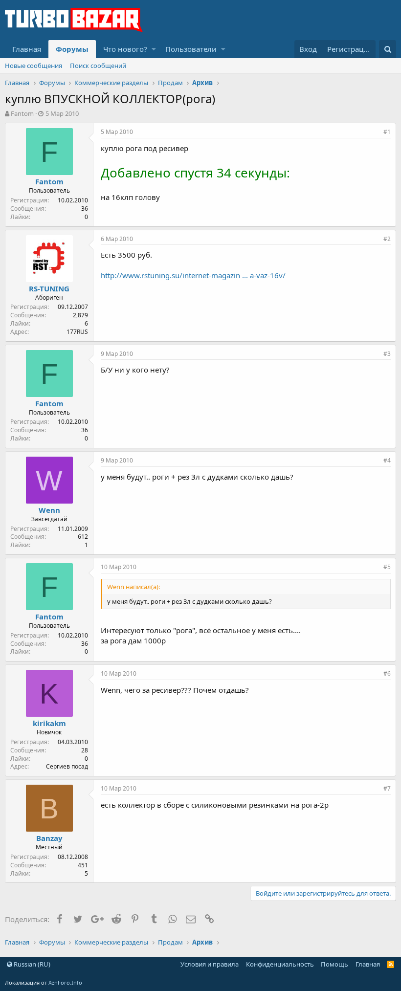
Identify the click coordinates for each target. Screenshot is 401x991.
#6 (387, 673)
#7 (387, 788)
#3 (387, 354)
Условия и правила (209, 964)
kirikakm (49, 723)
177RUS (77, 332)
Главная (26, 49)
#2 (387, 239)
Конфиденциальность (280, 964)
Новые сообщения (33, 65)
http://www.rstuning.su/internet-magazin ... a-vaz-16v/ (193, 275)
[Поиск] (387, 49)
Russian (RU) (31, 964)
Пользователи (191, 49)
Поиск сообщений (98, 65)
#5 (387, 567)
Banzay (49, 838)
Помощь (334, 964)
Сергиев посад (67, 766)
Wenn (49, 510)
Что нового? (125, 49)
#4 (387, 460)
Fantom (22, 113)
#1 (387, 132)
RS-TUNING (49, 288)
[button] (153, 49)
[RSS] (390, 964)
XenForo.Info (65, 982)
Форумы (72, 49)
